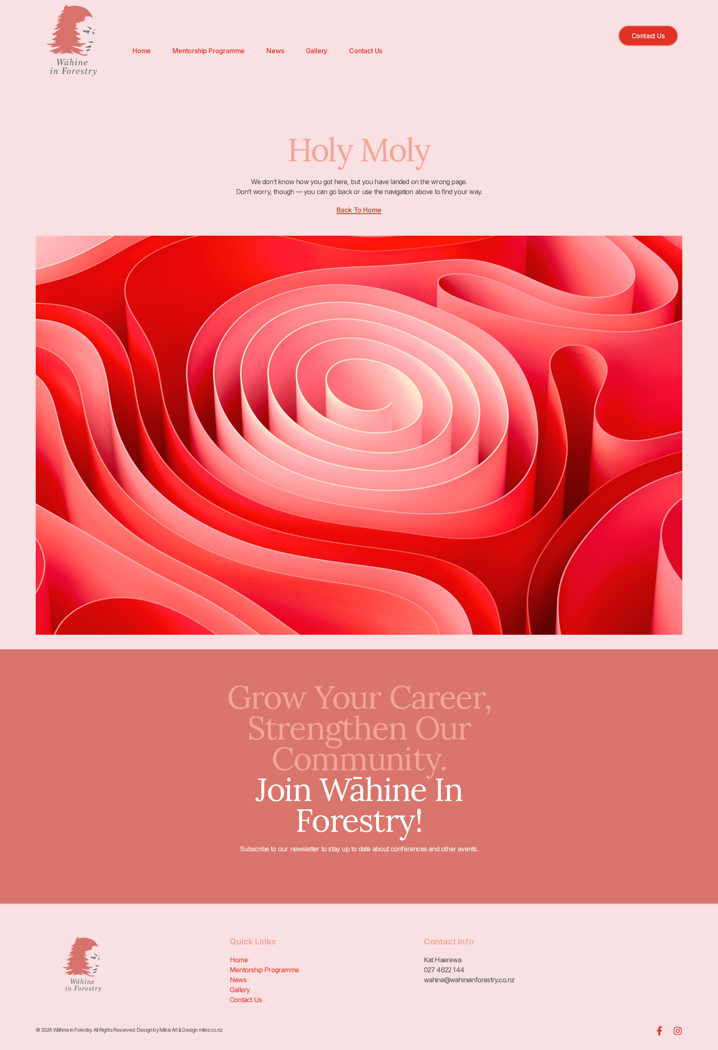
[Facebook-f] (659, 1030)
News (275, 51)
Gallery (317, 51)
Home (142, 51)
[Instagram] (677, 1030)
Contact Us (365, 51)
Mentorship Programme (208, 51)
